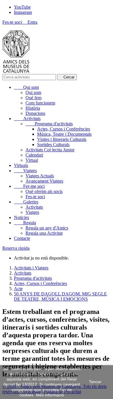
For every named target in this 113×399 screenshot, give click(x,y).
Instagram (23, 12)
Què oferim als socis (44, 191)
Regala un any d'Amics (46, 227)
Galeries (26, 201)
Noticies (21, 217)
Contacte (22, 238)
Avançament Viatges (44, 181)
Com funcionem (40, 102)
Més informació (50, 395)
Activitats (27, 118)
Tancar (95, 381)
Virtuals (21, 165)
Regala (25, 222)
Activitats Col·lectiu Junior (49, 149)
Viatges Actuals (39, 175)
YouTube (22, 7)
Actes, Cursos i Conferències (63, 128)
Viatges (25, 170)
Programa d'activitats (49, 123)
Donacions (35, 113)
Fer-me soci (29, 186)
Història (32, 108)
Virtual (31, 160)
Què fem (33, 97)
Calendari (34, 154)
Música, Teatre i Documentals (64, 134)
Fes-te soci (35, 196)
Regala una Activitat (44, 233)
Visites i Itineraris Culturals (61, 139)
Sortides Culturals (53, 144)
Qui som (26, 87)
